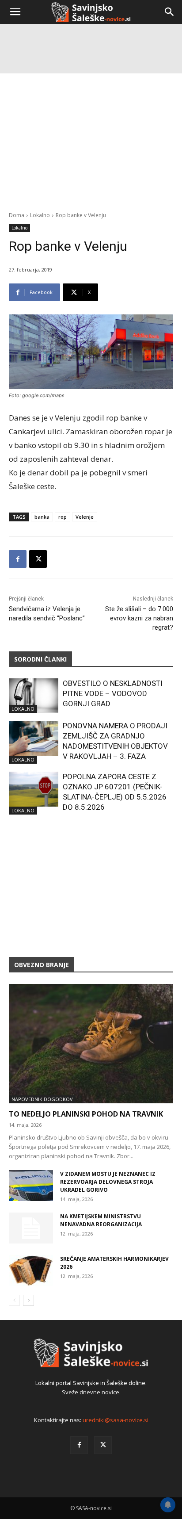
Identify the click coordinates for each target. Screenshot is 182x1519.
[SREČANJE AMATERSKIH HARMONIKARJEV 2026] (31, 1270)
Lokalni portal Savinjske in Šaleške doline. (91, 1383)
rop (62, 516)
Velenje (85, 516)
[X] (38, 559)
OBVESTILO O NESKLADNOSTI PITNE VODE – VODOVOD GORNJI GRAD (113, 693)
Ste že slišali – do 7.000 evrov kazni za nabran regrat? (139, 618)
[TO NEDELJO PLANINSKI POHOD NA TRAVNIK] (91, 1043)
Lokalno (19, 228)
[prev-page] (14, 1300)
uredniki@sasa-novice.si (115, 1420)
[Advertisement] (91, 122)
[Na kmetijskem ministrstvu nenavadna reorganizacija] (31, 1228)
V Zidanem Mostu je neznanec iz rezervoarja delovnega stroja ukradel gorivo (107, 1182)
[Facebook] (18, 559)
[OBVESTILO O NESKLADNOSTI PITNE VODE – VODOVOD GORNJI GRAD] (33, 695)
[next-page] (28, 1300)
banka (41, 516)
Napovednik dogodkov (42, 1099)
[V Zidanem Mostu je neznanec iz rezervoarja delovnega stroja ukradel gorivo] (31, 1185)
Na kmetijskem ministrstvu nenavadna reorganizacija (101, 1220)
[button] (15, 12)
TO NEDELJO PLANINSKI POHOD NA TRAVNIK (86, 1114)
